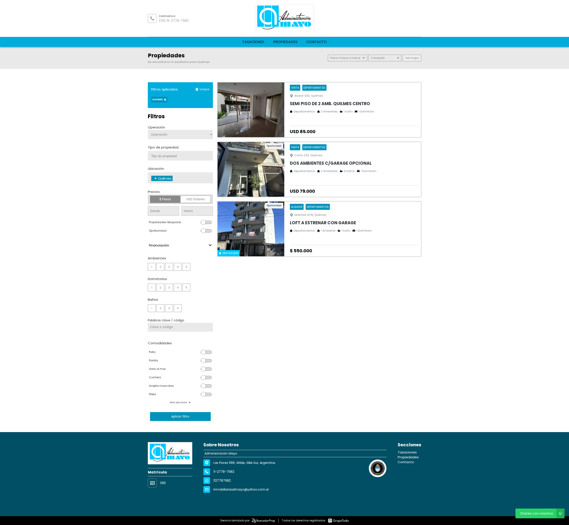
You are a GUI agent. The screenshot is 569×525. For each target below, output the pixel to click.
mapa (414, 58)
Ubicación (156, 168)
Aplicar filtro (180, 416)
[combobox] (180, 155)
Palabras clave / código (166, 320)
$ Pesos (165, 199)
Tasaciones (253, 41)
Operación (156, 127)
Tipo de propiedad (163, 147)
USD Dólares (195, 199)
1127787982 (222, 480)
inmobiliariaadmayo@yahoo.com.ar (241, 489)
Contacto (316, 41)
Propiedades (285, 41)
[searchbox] (182, 156)
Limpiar (205, 89)
